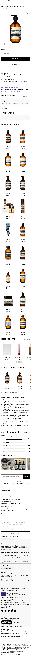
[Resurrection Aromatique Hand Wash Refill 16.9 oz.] (8, 159)
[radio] (16, 362)
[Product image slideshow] (15, 28)
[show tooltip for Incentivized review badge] (12, 501)
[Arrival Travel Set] (8, 206)
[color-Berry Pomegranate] (16, 362)
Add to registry (15, 68)
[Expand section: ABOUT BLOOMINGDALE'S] (15, 576)
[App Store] (6, 622)
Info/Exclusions (18, 91)
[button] (15, 28)
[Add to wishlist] (27, 13)
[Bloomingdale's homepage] (2, 0)
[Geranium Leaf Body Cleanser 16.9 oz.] (23, 159)
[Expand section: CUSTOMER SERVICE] (15, 568)
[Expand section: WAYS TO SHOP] (15, 580)
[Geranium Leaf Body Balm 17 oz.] (8, 182)
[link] (8, 147)
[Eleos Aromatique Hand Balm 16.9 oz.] (23, 299)
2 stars (3, 448)
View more (5, 108)
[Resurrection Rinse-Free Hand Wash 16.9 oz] (8, 275)
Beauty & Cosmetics (9, 0)
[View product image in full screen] (4, 44)
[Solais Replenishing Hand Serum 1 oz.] (23, 206)
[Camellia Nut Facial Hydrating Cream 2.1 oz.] (8, 299)
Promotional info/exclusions (15, 600)
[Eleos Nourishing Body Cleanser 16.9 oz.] (23, 252)
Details (8, 53)
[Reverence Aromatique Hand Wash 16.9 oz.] (8, 136)
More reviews (15, 533)
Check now (25, 600)
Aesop (4, 4)
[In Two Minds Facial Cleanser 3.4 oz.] (23, 275)
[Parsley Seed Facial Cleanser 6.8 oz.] (23, 322)
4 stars (3, 442)
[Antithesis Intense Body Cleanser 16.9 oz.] (23, 229)
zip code (12, 75)
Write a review (26, 432)
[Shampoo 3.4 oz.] (8, 252)
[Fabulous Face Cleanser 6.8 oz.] (8, 322)
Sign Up (22, 87)
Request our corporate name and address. (17, 648)
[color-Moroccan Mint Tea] (19, 362)
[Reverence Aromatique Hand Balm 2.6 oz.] (8, 229)
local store (15, 81)
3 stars (3, 445)
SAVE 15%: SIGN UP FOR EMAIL (15, 547)
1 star (3, 451)
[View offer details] (15, 117)
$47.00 (3, 53)
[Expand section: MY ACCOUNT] (15, 572)
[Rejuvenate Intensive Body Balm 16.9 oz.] (23, 182)
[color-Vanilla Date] (21, 362)
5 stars (3, 439)
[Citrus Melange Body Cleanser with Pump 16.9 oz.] (23, 136)
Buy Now (15, 64)
